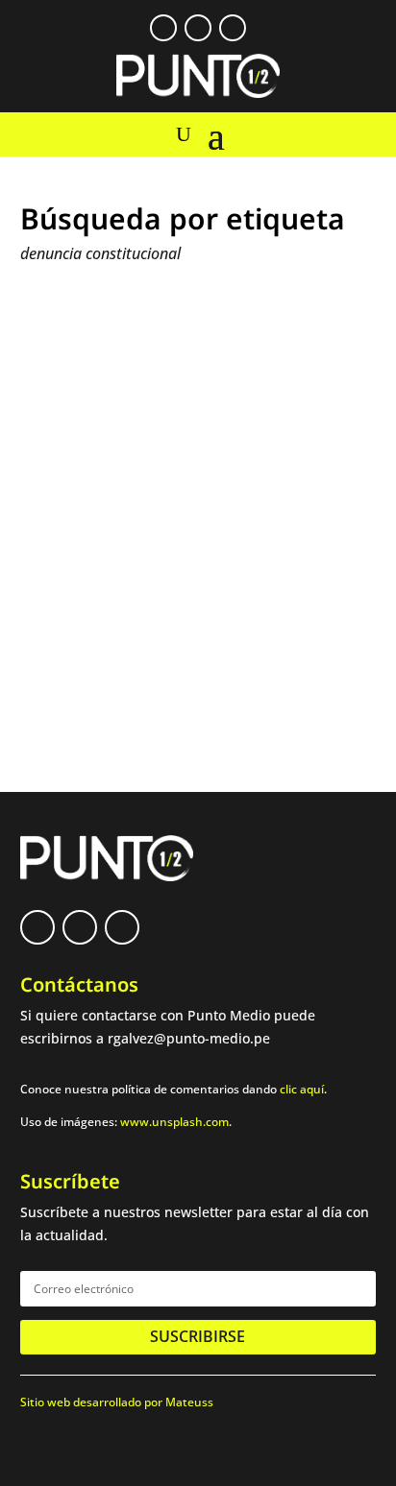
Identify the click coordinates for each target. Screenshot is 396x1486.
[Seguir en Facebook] (163, 27)
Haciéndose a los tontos (130, 551)
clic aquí (302, 1089)
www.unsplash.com (174, 1122)
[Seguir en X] (198, 27)
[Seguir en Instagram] (232, 27)
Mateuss (189, 1402)
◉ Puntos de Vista (195, 570)
